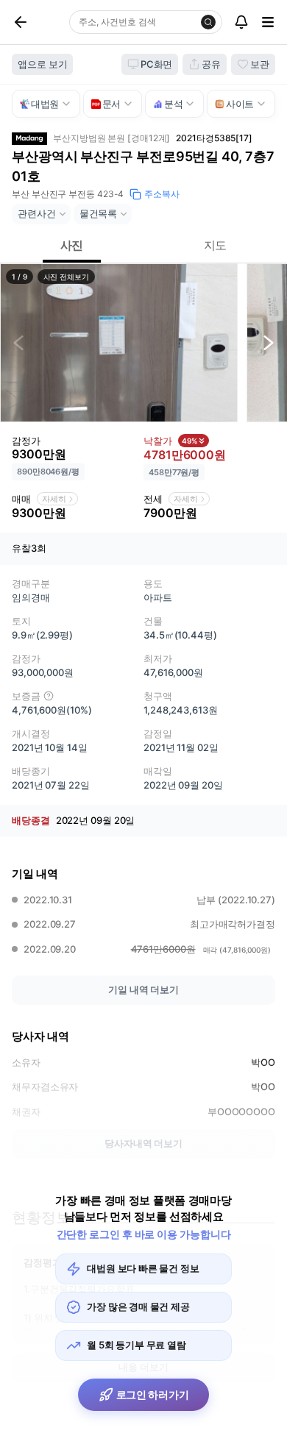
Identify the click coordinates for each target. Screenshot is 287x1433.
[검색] (208, 22)
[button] (119, 343)
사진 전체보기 (66, 276)
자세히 (54, 499)
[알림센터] (241, 22)
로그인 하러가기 (152, 1394)
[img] (48, 696)
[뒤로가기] (37, 22)
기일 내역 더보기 (143, 989)
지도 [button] (215, 245)
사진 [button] (72, 245)
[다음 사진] (268, 342)
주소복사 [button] (162, 193)
